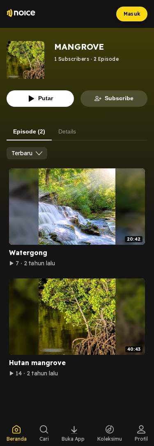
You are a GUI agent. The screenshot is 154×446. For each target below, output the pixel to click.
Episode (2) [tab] (29, 131)
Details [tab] (67, 131)
